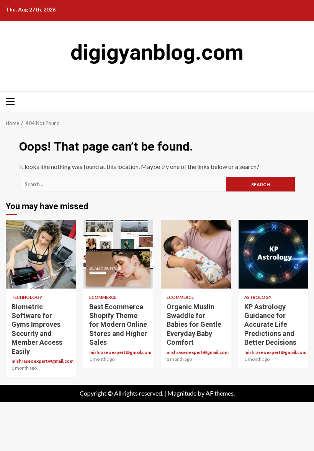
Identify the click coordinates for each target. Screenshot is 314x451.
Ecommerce (102, 297)
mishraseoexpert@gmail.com (42, 361)
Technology (26, 297)
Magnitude (181, 393)
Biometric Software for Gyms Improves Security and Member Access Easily (41, 254)
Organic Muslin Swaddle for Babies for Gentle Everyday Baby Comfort (196, 254)
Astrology (257, 297)
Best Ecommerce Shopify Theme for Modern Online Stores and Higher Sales (118, 254)
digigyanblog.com (157, 52)
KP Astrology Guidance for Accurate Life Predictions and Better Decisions (274, 254)
